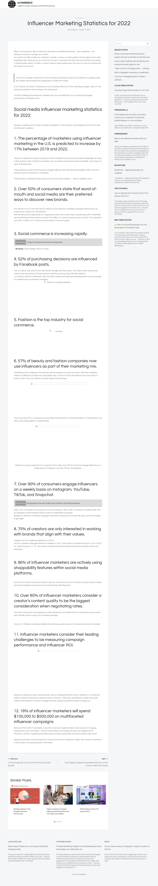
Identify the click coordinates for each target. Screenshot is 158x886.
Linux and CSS (14, 842)
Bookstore (119, 165)
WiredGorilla (121, 110)
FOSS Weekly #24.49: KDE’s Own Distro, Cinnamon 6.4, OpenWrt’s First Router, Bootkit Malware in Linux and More (130, 118)
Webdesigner (120, 134)
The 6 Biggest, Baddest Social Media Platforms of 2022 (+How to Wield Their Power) (86, 762)
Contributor (73, 30)
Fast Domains (120, 188)
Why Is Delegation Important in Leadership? (131, 72)
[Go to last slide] (13, 802)
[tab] (54, 821)
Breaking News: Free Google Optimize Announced (22, 811)
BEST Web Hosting (122, 220)
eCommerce (79, 18)
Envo (107, 842)
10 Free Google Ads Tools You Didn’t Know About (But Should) (29, 762)
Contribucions (63, 842)
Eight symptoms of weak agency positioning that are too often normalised (58, 811)
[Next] (103, 802)
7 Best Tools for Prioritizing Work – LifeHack (131, 68)
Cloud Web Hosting (123, 85)
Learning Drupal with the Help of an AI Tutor (131, 90)
